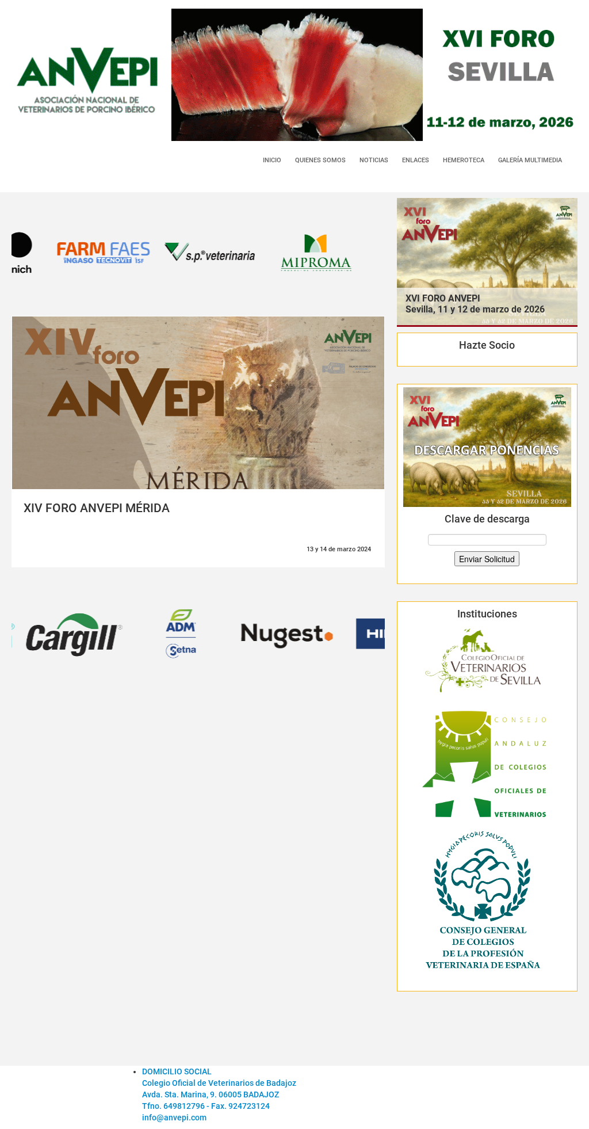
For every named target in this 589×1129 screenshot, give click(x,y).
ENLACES (415, 160)
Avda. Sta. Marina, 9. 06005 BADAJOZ (210, 1094)
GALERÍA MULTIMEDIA (530, 160)
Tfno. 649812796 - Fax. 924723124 (206, 1106)
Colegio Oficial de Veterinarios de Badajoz (219, 1083)
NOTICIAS (373, 160)
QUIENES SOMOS (320, 160)
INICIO (272, 160)
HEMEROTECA (463, 160)
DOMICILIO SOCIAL (177, 1071)
